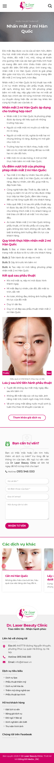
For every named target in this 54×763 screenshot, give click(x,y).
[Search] (50, 6)
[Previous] (4, 572)
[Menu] (4, 5)
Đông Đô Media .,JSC (28, 759)
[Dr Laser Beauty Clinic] (27, 6)
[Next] (50, 572)
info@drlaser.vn (23, 662)
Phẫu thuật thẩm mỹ (27, 21)
